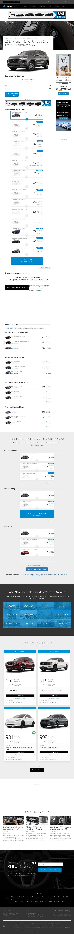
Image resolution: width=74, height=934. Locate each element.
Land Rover (36, 899)
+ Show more (48, 352)
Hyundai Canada (9, 328)
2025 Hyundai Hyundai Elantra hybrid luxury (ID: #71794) (19, 239)
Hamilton (37, 574)
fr (69, 6)
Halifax (55, 574)
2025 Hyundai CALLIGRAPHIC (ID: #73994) (20, 122)
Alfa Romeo (13, 896)
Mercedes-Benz (65, 899)
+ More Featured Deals (48, 482)
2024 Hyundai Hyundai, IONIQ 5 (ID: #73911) (19, 132)
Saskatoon (64, 574)
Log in (69, 1)
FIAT (54, 896)
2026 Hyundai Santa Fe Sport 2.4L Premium (20, 341)
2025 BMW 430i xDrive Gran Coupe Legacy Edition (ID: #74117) (29, 464)
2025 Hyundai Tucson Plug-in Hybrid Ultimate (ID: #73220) (19, 161)
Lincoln (47, 899)
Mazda (58, 899)
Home (6, 38)
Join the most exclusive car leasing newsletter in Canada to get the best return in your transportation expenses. (21, 873)
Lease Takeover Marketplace (11, 1)
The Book (25, 6)
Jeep (27, 899)
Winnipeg (60, 574)
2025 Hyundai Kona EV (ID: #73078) (19, 189)
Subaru (41, 901)
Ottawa (41, 574)
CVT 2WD (13, 423)
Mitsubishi (16, 901)
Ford (58, 896)
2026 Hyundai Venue (15, 361)
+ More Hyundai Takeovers (45, 267)
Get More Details (20, 695)
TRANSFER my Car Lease (36, 514)
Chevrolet (38, 896)
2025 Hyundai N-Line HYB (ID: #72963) (19, 209)
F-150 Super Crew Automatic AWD (50, 691)
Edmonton (50, 574)
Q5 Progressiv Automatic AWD (49, 747)
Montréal (28, 615)
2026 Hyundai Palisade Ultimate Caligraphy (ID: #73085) (18, 181)
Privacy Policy (20, 923)
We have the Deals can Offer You (22, 864)
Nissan (21, 901)
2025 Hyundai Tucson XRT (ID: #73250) (19, 151)
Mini (11, 901)
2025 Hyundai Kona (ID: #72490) (18, 218)
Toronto (22, 574)
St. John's (40, 575)
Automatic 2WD (14, 338)
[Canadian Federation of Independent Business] (63, 911)
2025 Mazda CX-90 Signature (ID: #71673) (29, 549)
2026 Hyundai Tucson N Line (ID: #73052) (20, 199)
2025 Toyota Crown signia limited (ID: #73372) (28, 474)
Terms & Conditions (29, 923)
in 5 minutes (13, 94)
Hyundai (12, 899)
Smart (36, 901)
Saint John (34, 575)
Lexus (42, 899)
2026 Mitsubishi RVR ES (16, 421)
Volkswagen (57, 901)
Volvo (63, 901)
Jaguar (22, 899)
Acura (7, 896)
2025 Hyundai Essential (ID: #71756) (19, 247)
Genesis (62, 896)
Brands (50, 6)
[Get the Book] (63, 64)
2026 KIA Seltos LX (15, 391)
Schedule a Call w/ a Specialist (37, 914)
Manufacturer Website (20, 698)
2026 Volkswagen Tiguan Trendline (18, 416)
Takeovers (42, 6)
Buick (27, 896)
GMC (67, 896)
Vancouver (27, 574)
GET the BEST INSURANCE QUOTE (18, 287)
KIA (31, 899)
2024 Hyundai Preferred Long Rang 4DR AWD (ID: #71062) (19, 113)
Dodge (49, 896)
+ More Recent (50, 520)
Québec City (62, 615)
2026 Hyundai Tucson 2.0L (16, 371)
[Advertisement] (28, 308)
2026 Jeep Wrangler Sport (16, 386)
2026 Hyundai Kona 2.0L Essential (18, 366)
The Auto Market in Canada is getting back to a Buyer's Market (13, 829)
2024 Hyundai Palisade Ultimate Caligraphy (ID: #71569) (18, 229)
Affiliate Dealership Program (40, 923)
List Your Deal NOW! (27, 260)
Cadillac (32, 896)
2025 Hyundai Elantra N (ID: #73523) (19, 141)
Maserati (53, 899)
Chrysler (44, 896)
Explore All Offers (37, 770)
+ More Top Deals (49, 558)
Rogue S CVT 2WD (11, 691)
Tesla (46, 901)
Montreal (32, 574)
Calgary (45, 574)
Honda (7, 899)
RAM (32, 901)
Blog (63, 6)
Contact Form (38, 913)
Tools (57, 6)
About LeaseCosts (50, 923)
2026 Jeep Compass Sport (16, 396)
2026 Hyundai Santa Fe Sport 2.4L (18, 336)
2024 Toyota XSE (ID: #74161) (26, 501)
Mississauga (11, 615)
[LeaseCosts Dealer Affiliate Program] (63, 115)
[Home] (11, 6)
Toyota (50, 901)
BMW (23, 896)
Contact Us (58, 923)
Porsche (27, 901)
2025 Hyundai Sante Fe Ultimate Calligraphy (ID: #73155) (18, 171)
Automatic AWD (14, 343)
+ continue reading (13, 842)
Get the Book (64, 94)
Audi (19, 896)
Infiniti (17, 899)
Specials (33, 6)
